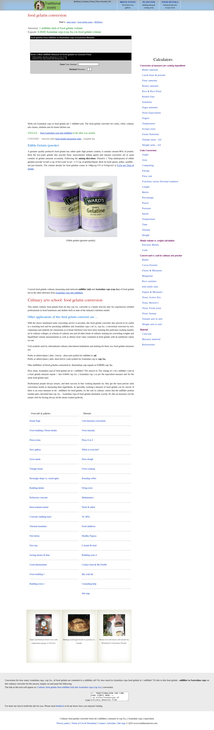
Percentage (148, 197)
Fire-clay (34, 545)
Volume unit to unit (152, 319)
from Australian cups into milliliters (56, 133)
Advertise (111, 723)
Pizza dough (87, 459)
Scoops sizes (148, 129)
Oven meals (35, 459)
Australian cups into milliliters (69, 293)
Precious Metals (150, 245)
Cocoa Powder (150, 265)
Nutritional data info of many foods (170, 5)
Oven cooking (88, 469)
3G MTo (86, 516)
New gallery (35, 449)
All (110, 2)
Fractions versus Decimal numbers (160, 181)
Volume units (149, 139)
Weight (146, 235)
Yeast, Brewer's (150, 303)
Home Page (35, 421)
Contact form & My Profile (94, 564)
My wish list (87, 574)
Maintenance (88, 497)
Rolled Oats (148, 96)
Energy (146, 171)
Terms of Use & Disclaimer (84, 723)
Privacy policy (63, 723)
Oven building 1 (37, 574)
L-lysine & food (89, 545)
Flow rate (147, 176)
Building (77, 2)
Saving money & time (40, 555)
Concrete (147, 334)
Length (146, 187)
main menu (71, 22)
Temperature (148, 123)
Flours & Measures (152, 270)
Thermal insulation (38, 526)
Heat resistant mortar (39, 507)
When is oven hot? (90, 449)
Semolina (147, 102)
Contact (101, 723)
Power (145, 203)
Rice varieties (149, 281)
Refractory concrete (39, 497)
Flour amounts (149, 80)
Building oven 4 (89, 555)
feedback (60, 706)
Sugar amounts (150, 107)
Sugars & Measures (152, 292)
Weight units (148, 145)
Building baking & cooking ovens (148, 5)
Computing (148, 165)
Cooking (85, 2)
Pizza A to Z (87, 440)
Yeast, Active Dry (151, 297)
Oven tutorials (88, 430)
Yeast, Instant (149, 313)
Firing (92, 2)
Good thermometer (38, 564)
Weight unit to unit (152, 324)
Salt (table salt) (150, 286)
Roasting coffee (89, 478)
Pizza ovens (35, 440)
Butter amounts (150, 70)
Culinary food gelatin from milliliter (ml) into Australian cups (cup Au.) (69, 687)
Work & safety (88, 507)
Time (144, 224)
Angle (145, 154)
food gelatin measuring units (68, 139)
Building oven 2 (37, 584)
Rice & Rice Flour (151, 91)
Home (47, 5)
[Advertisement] (80, 99)
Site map (86, 593)
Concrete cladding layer (40, 516)
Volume (146, 230)
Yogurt (145, 118)
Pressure (146, 208)
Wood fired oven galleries (127, 5)
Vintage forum (36, 469)
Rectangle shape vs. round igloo (44, 478)
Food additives (88, 526)
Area (144, 160)
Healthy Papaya (89, 536)
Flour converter (102, 2)
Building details (37, 488)
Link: (87, 700)
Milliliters (98, 22)
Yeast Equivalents (151, 113)
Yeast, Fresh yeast (151, 308)
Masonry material (151, 339)
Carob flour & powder (154, 75)
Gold (144, 250)
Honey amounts (150, 86)
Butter (145, 260)
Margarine (147, 276)
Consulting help (89, 584)
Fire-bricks (34, 536)
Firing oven (87, 488)
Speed (145, 213)
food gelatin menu (85, 22)
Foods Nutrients (150, 134)
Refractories (148, 344)
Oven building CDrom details (43, 430)
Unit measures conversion (94, 421)
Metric (145, 192)
